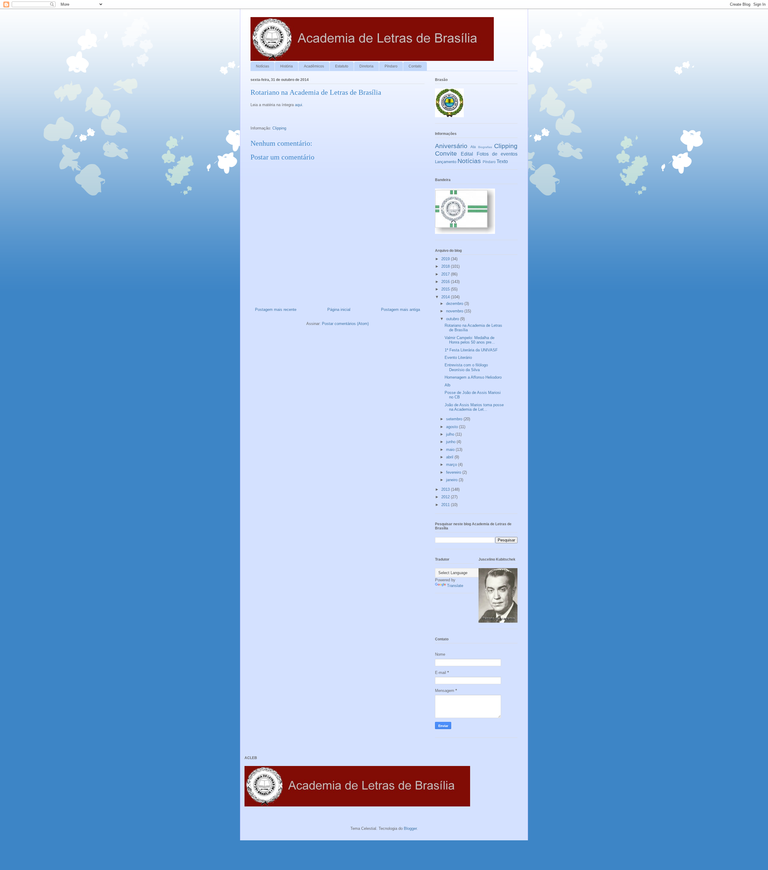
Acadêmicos (314, 66)
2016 (446, 281)
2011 (446, 504)
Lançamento (445, 161)
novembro (455, 311)
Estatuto (341, 66)
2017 (446, 274)
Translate (455, 585)
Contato (415, 66)
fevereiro (454, 472)
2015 (446, 289)
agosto (452, 427)
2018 (446, 266)
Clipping (279, 128)
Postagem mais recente (275, 309)
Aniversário (451, 145)
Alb (447, 385)
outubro (453, 319)
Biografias (485, 147)
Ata (473, 147)
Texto (502, 161)
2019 (446, 259)
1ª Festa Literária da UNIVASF (471, 350)
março (452, 464)
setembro (455, 419)
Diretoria (366, 66)
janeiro (452, 480)
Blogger (410, 828)
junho (451, 441)
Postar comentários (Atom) (345, 323)
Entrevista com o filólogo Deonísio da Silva (466, 367)
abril (450, 457)
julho (450, 434)
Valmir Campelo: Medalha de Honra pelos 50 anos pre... (470, 340)
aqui (298, 105)
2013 (446, 489)
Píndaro (391, 66)
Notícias (262, 66)
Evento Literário (458, 357)
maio (451, 449)
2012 (446, 497)
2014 (446, 297)
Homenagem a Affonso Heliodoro (473, 377)
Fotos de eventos (497, 153)
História (286, 66)
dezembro (455, 303)
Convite (446, 153)
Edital (467, 153)
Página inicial (338, 309)
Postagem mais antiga (400, 309)
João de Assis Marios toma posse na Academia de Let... (474, 407)
